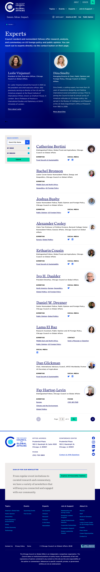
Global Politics (47, 240)
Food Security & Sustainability (47, 160)
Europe (50, 288)
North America (41, 288)
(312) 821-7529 (73, 402)
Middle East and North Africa (47, 184)
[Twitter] (69, 160)
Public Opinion (41, 213)
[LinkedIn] (72, 160)
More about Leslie (14, 109)
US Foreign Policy (52, 188)
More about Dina (59, 112)
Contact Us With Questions (69, 455)
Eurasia (39, 240)
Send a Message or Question (78, 341)
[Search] (93, 2)
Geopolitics (40, 188)
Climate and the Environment (47, 406)
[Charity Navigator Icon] (88, 546)
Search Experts (13, 138)
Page (56, 419)
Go (74, 419)
